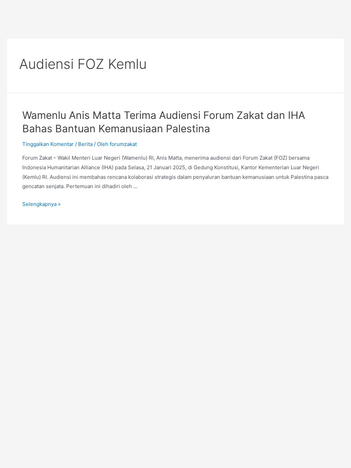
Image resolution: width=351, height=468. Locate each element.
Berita (85, 144)
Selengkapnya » (41, 204)
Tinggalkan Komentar (48, 144)
